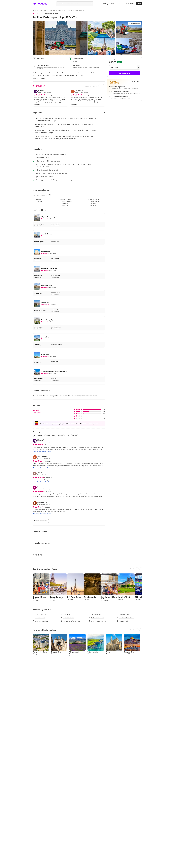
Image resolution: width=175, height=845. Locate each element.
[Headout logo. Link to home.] (40, 4)
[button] (60, 38)
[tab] (36, 194)
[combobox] (74, 4)
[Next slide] (103, 85)
